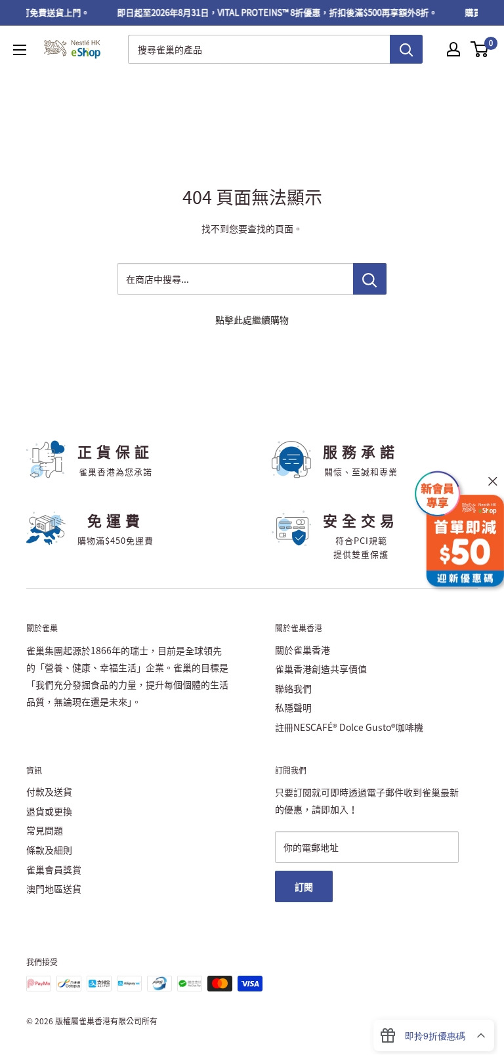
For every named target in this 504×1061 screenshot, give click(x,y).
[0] (480, 49)
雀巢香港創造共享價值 (321, 668)
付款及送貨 (49, 791)
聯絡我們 (293, 688)
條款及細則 (49, 849)
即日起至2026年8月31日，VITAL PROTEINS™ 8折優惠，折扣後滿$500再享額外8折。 (272, 12)
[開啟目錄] (19, 50)
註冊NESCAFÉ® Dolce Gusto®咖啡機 (349, 727)
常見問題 (44, 830)
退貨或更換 (49, 811)
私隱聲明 (293, 707)
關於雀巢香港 (302, 649)
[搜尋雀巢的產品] (406, 49)
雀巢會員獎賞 (53, 869)
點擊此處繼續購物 (252, 319)
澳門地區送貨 (53, 888)
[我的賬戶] (453, 49)
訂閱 (304, 886)
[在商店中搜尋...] (370, 279)
